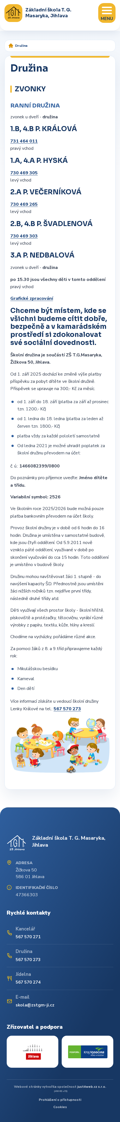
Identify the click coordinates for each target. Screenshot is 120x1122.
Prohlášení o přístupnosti (60, 1099)
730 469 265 (24, 204)
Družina (21, 45)
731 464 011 (24, 141)
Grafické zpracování (31, 298)
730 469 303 (24, 236)
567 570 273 (67, 709)
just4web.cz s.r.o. (91, 1086)
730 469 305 (24, 173)
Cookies (60, 1107)
